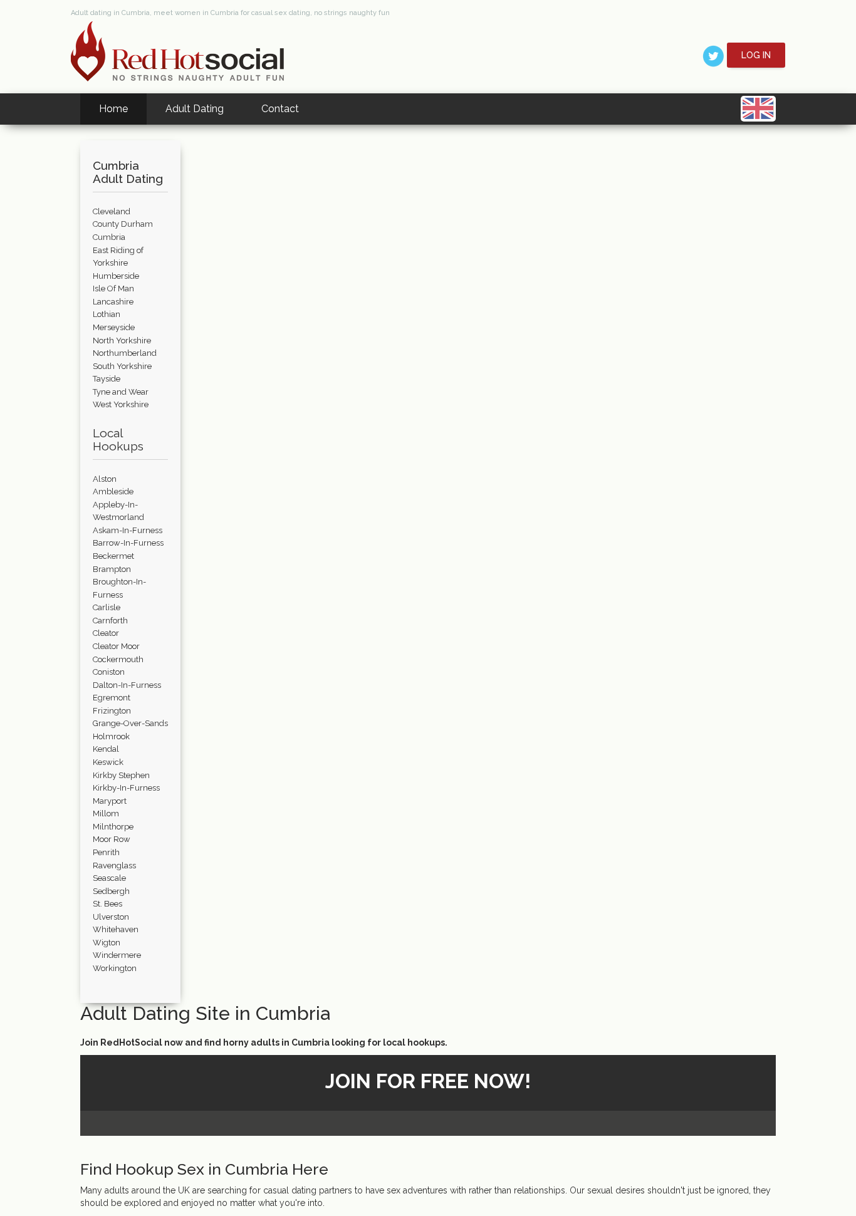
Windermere (117, 955)
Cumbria (109, 237)
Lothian (106, 314)
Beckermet (113, 556)
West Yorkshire (121, 404)
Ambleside (113, 491)
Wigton (106, 942)
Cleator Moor (116, 646)
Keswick (108, 762)
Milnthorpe (113, 826)
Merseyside (114, 327)
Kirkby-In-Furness (126, 787)
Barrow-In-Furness (128, 543)
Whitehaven (115, 929)
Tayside (106, 378)
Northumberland (125, 353)
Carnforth (110, 620)
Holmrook (111, 736)
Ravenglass (114, 865)
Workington (115, 968)
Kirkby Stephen (121, 775)
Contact (280, 109)
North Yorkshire (122, 340)
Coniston (109, 672)
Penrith (106, 852)
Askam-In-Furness (127, 530)
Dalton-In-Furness (127, 685)
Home (113, 109)
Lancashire (113, 301)
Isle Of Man (113, 288)
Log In (756, 55)
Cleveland (111, 211)
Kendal (106, 749)
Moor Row (111, 839)
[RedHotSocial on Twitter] (713, 55)
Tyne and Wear (121, 392)
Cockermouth (118, 659)
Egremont (111, 697)
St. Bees (107, 903)
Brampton (112, 569)
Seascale (109, 878)
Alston (105, 479)
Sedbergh (111, 891)
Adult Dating (194, 109)
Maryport (110, 801)
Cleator (106, 633)
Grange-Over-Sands (130, 723)
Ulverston (111, 917)
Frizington (112, 710)
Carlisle (106, 607)
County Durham (123, 224)
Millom (106, 813)
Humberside (116, 276)
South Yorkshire (122, 366)
